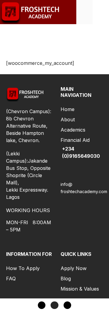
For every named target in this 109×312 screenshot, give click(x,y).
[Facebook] (41, 305)
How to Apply (23, 268)
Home (67, 109)
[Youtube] (67, 305)
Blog (66, 278)
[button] (101, 12)
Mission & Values (80, 289)
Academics (73, 130)
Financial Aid (75, 140)
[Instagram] (54, 305)
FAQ (11, 278)
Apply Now (74, 268)
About (68, 119)
